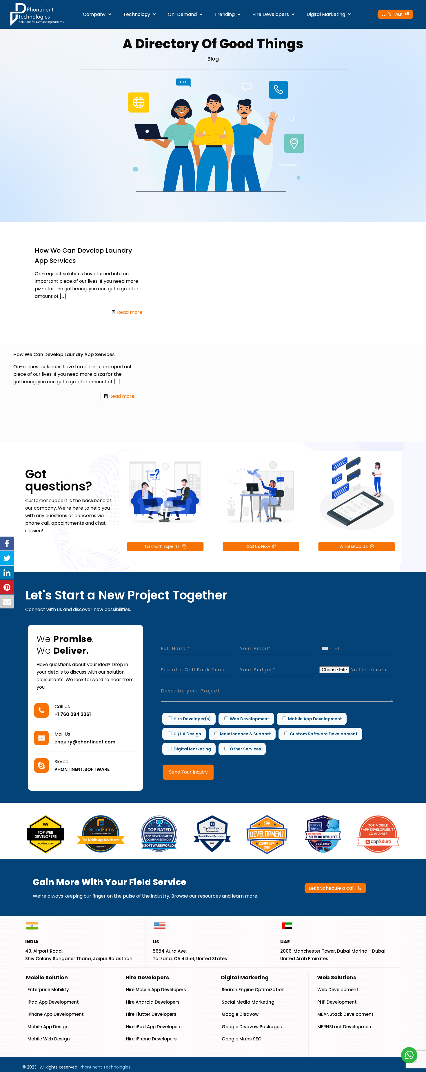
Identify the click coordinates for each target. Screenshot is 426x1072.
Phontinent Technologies (105, 1067)
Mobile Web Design (49, 1039)
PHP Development (337, 1002)
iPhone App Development (56, 1014)
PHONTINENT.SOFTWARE (82, 769)
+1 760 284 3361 (72, 714)
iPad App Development (53, 1002)
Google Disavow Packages (252, 1027)
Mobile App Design (48, 1027)
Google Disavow (240, 1014)
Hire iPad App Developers (154, 1027)
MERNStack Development (345, 1027)
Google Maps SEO (241, 1039)
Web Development (337, 990)
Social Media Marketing (248, 1002)
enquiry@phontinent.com (84, 742)
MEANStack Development (345, 1014)
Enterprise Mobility (48, 990)
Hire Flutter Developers (151, 1014)
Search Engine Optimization (253, 990)
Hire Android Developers (153, 1002)
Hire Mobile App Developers (156, 990)
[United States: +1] (326, 648)
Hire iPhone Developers (151, 1039)
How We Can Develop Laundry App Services (64, 354)
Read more (129, 312)
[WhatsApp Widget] (409, 1055)
